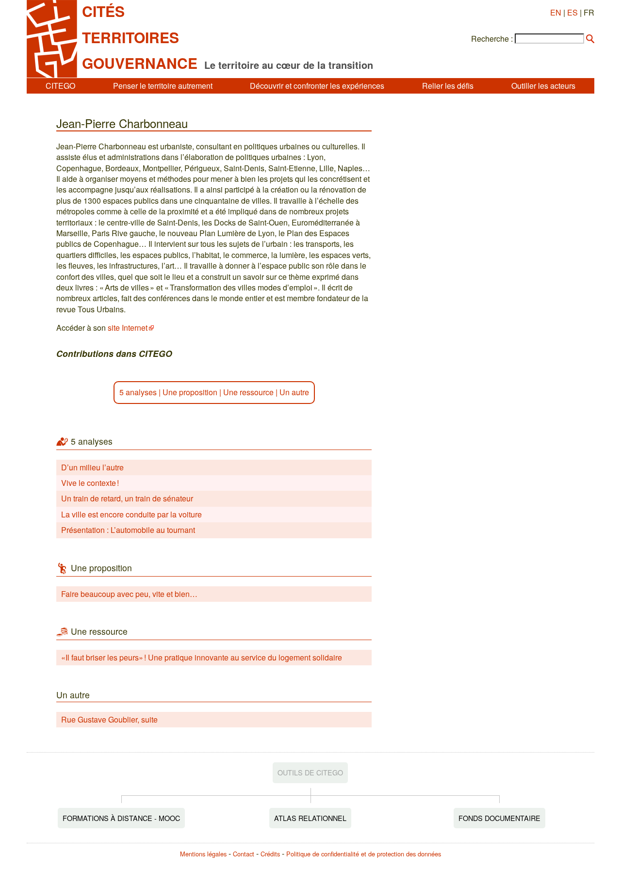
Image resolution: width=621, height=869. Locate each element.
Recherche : (492, 38)
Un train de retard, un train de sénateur (127, 498)
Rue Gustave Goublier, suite (109, 719)
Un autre (294, 392)
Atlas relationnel (310, 818)
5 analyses (138, 392)
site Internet (127, 327)
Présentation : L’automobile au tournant (128, 529)
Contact (243, 853)
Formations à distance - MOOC (121, 818)
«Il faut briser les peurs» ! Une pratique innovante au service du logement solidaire (201, 657)
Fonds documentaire (499, 818)
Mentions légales (203, 853)
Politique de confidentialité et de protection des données (363, 853)
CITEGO (60, 85)
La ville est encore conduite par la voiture (131, 514)
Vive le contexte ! (90, 482)
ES (572, 12)
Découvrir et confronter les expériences (317, 85)
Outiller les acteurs (543, 85)
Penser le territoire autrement (162, 85)
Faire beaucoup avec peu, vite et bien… (129, 593)
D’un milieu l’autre (92, 467)
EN (555, 12)
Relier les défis (448, 85)
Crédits (270, 853)
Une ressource (248, 392)
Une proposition (190, 392)
